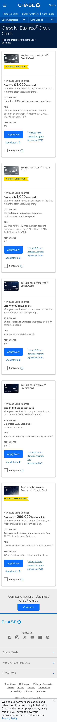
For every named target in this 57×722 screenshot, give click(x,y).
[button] (54, 700)
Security (31, 687)
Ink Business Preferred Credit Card (36, 284)
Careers (10, 687)
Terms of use (44, 687)
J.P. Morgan (24, 684)
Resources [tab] (30, 673)
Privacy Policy (9, 718)
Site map (29, 691)
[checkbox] (11, 150)
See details (13, 142)
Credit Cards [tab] (30, 652)
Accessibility (16, 691)
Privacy (20, 687)
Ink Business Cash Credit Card (36, 169)
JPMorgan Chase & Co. (43, 684)
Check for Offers (31, 13)
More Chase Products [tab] (30, 662)
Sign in (53, 5)
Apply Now (15, 134)
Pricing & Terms (35, 132)
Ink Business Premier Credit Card (36, 386)
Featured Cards (11, 13)
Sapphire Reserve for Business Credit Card (36, 489)
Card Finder (49, 13)
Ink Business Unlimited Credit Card (36, 57)
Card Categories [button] (15, 19)
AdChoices (41, 691)
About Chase (10, 684)
